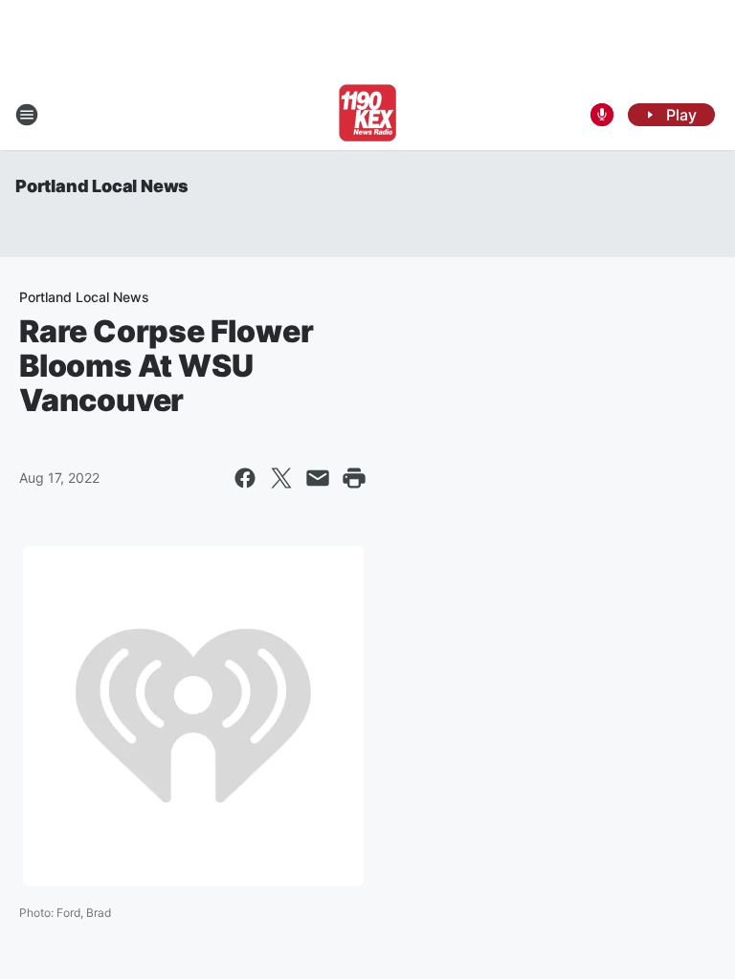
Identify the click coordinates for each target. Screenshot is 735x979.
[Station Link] (367, 114)
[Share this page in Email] (317, 478)
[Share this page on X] (281, 478)
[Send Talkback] (601, 114)
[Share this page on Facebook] (245, 478)
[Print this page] (354, 478)
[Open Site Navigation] (26, 114)
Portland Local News (102, 186)
